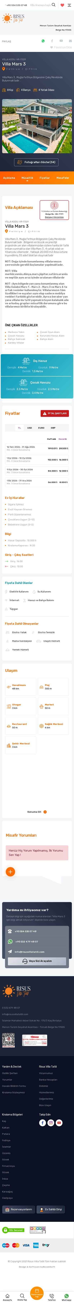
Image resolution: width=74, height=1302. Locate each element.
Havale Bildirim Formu (14, 1086)
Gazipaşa (7, 1198)
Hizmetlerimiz (46, 1092)
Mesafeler (63, 178)
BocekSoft (49, 1267)
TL (19, 428)
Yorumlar (7, 1079)
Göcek (5, 1159)
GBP (53, 428)
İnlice (5, 1178)
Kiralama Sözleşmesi (13, 1092)
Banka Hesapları (48, 1079)
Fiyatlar (45, 178)
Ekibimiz (43, 1086)
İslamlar (6, 1146)
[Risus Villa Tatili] (13, 18)
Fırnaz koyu (8, 1166)
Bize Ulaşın (45, 1105)
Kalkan (6, 1127)
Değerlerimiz (46, 1098)
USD (29, 428)
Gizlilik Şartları (10, 1073)
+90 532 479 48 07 (26, 941)
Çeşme (6, 1185)
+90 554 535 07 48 (17, 5)
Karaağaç (7, 1191)
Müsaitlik (27, 178)
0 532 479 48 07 (11, 1007)
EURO (41, 428)
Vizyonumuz (46, 1073)
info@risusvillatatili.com (15, 1014)
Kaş (4, 1121)
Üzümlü (6, 1153)
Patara (6, 1134)
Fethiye (6, 1140)
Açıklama (9, 178)
